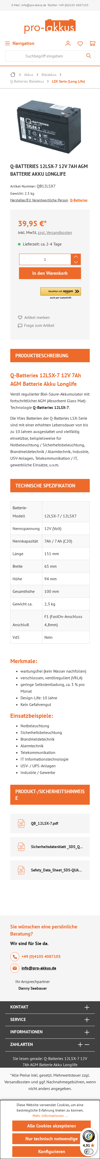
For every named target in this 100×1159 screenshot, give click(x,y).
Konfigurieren (51, 1151)
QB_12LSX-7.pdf (44, 823)
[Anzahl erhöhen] (76, 256)
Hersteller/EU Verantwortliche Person (39, 200)
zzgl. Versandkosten (55, 232)
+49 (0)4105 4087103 (73, 5)
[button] (60, 293)
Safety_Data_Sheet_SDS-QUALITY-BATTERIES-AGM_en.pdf (57, 870)
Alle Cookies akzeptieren (51, 1126)
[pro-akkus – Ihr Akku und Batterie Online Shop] (50, 26)
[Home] (13, 75)
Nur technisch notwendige (51, 1139)
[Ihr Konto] (68, 43)
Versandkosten (17, 1081)
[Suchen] (89, 56)
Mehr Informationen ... (50, 1115)
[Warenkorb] (92, 43)
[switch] (88, 1151)
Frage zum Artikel (39, 325)
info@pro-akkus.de (33, 5)
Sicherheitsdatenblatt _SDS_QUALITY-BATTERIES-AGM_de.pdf (57, 846)
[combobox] (44, 56)
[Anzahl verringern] (76, 262)
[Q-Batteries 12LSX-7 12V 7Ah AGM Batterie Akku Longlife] (50, 126)
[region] (50, 127)
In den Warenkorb (50, 273)
